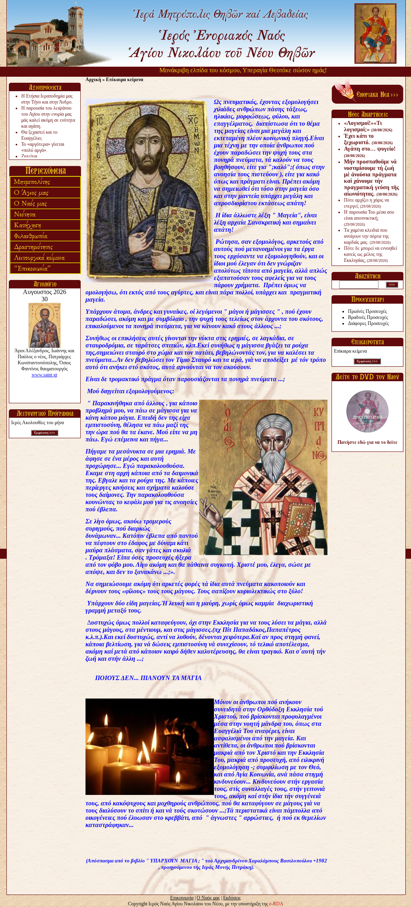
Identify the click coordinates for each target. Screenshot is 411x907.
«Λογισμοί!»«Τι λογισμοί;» (368, 126)
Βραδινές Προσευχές (368, 317)
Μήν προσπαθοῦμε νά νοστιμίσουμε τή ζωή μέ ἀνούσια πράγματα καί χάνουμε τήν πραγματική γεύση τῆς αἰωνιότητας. (371, 178)
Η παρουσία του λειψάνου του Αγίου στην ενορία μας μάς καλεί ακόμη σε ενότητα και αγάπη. (48, 117)
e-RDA (276, 904)
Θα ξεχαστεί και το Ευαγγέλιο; (39, 135)
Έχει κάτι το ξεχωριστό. (368, 139)
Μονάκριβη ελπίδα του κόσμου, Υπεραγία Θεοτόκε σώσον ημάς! (225, 70)
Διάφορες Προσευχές (368, 323)
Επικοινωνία (181, 898)
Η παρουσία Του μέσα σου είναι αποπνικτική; (369, 218)
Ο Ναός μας (208, 898)
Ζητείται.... (31, 156)
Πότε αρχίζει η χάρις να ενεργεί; (366, 203)
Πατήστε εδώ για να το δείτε (367, 442)
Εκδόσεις (232, 898)
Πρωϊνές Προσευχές (367, 311)
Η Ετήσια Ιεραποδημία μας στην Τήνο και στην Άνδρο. (47, 99)
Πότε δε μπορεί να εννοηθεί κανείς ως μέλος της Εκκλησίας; (370, 254)
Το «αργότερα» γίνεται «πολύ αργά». (42, 147)
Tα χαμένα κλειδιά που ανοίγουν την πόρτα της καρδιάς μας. (367, 236)
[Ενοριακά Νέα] (367, 102)
